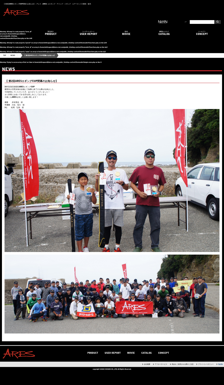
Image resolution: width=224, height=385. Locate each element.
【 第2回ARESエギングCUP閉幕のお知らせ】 (40, 55)
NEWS (12, 55)
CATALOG (164, 33)
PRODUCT (51, 33)
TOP (4, 55)
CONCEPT (202, 33)
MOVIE (126, 33)
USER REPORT (88, 33)
